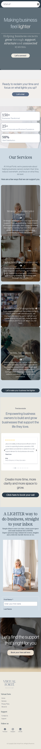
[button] (38, 4)
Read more (8, 454)
